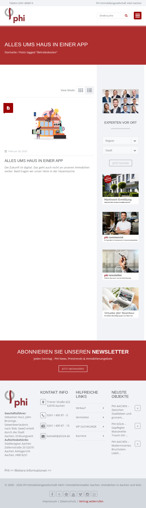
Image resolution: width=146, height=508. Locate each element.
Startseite (11, 52)
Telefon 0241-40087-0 (21, 3)
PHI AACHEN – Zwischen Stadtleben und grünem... (121, 411)
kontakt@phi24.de (58, 436)
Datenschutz (68, 501)
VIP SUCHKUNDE (86, 426)
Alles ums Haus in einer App (34, 161)
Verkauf (81, 408)
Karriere (81, 436)
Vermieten (82, 417)
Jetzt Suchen (121, 163)
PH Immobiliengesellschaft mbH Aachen (118, 3)
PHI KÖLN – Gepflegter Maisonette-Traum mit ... (120, 429)
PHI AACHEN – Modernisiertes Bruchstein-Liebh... (121, 447)
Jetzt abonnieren (73, 368)
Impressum (50, 501)
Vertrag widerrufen (91, 501)
